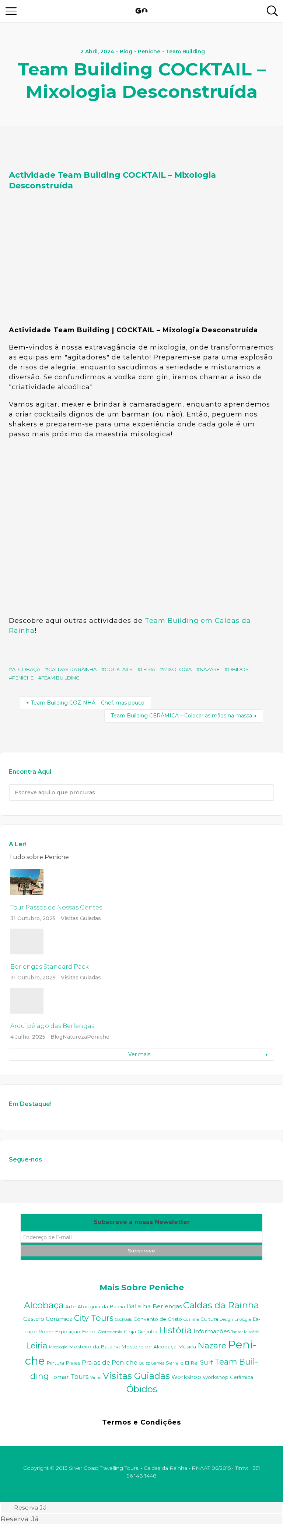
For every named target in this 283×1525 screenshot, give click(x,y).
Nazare (210, 669)
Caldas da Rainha (72, 669)
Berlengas (167, 1306)
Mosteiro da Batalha (94, 1347)
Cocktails (119, 669)
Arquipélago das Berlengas (52, 1025)
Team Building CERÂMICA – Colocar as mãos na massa (181, 715)
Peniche (149, 51)
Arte (70, 1306)
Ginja (130, 1331)
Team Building (185, 51)
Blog (126, 51)
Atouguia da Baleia (101, 1306)
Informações (211, 1331)
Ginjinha (147, 1331)
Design (226, 1319)
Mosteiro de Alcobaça (149, 1347)
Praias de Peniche (109, 1362)
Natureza (75, 1036)
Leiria (148, 669)
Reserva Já (30, 1507)
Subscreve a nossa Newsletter (142, 1222)
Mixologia (177, 669)
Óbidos (238, 669)
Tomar (59, 1376)
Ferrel (89, 1331)
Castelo (33, 1318)
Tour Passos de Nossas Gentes (56, 907)
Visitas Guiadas (81, 918)
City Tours (93, 1318)
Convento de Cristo (157, 1319)
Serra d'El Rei (182, 1363)
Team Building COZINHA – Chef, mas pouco (87, 702)
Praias (73, 1363)
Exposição (67, 1331)
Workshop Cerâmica (228, 1377)
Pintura (55, 1363)
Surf (206, 1362)
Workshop (186, 1376)
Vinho (95, 1377)
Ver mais (139, 1054)
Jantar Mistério (245, 1332)
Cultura (209, 1319)
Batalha (138, 1306)
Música (187, 1347)
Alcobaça (26, 669)
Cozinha (191, 1319)
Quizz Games (151, 1363)
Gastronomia (110, 1332)
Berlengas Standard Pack (49, 966)
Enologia (242, 1319)
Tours (79, 1376)
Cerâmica (59, 1318)
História (175, 1330)
